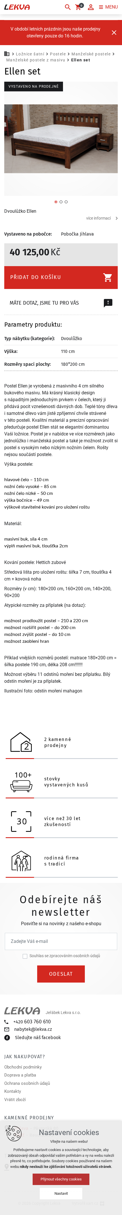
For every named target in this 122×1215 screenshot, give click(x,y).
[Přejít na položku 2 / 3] (61, 201)
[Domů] (8, 53)
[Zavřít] (114, 32)
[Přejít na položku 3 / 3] (66, 201)
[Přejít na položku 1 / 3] (56, 201)
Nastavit (61, 1193)
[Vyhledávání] (68, 7)
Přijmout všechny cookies (61, 1179)
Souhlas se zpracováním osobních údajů (65, 955)
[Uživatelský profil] (91, 7)
